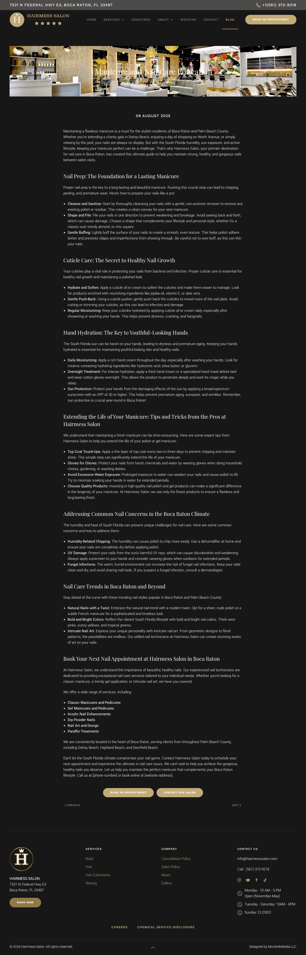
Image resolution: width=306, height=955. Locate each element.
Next (235, 805)
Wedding (188, 19)
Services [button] (112, 19)
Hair (89, 867)
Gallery (166, 883)
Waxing (91, 883)
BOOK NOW (25, 902)
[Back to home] (39, 19)
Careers (119, 927)
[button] (153, 947)
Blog (230, 19)
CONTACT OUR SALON (180, 792)
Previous (73, 805)
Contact (211, 19)
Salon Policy (170, 867)
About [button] (163, 19)
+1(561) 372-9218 (278, 5)
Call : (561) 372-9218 (253, 869)
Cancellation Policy (176, 859)
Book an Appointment (271, 19)
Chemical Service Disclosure (166, 927)
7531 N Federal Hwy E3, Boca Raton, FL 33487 (61, 5)
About (165, 875)
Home (91, 19)
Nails (89, 859)
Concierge (141, 19)
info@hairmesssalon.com (257, 859)
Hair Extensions (98, 875)
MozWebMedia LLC (282, 947)
